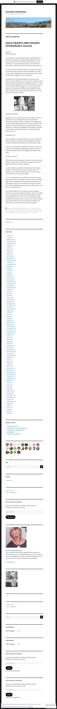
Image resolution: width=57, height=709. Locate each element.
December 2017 (11, 258)
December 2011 (11, 395)
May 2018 (9, 251)
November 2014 (11, 328)
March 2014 (10, 343)
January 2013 (10, 370)
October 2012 (10, 376)
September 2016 (11, 287)
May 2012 (9, 386)
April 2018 (10, 253)
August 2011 (10, 403)
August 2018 (10, 245)
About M (9, 480)
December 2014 (11, 326)
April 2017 (9, 274)
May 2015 (9, 316)
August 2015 (10, 310)
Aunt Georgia (38, 209)
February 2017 (11, 278)
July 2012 (9, 382)
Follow (9, 668)
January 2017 (10, 280)
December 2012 (11, 372)
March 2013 (10, 366)
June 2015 (9, 314)
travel (25, 209)
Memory (22, 209)
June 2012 (9, 384)
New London (17, 212)
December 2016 (11, 282)
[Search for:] (23, 466)
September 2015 (11, 309)
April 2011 (9, 411)
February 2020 (11, 239)
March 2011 (10, 413)
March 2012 (10, 390)
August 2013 (10, 357)
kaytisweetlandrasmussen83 (14, 208)
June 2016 (9, 293)
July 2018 (9, 247)
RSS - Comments (11, 492)
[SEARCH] (41, 466)
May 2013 (9, 363)
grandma (24, 211)
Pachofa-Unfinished (16, 12)
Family (37, 208)
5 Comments (35, 212)
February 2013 (11, 368)
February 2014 (11, 345)
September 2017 (11, 264)
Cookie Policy (30, 706)
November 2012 (11, 374)
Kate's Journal (13, 209)
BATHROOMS (10, 432)
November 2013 (11, 351)
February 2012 (11, 392)
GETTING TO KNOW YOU (14, 434)
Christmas (8, 211)
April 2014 (10, 341)
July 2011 (9, 405)
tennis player (23, 212)
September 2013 (11, 355)
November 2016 (11, 283)
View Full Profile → (11, 562)
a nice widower (31, 209)
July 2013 (9, 359)
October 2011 (10, 399)
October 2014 (10, 330)
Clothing (34, 208)
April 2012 (10, 388)
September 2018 (11, 243)
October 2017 (10, 262)
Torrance (29, 212)
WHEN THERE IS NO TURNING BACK (17, 428)
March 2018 (10, 255)
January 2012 (10, 393)
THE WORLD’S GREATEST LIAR (15, 430)
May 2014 (9, 339)
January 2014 (10, 347)
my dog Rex (11, 212)
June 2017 (9, 270)
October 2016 (10, 285)
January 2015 (10, 324)
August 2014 (10, 334)
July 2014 (9, 336)
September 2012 (11, 378)
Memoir (18, 209)
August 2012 (10, 380)
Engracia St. (13, 211)
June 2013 (9, 361)
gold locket (18, 211)
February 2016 (11, 299)
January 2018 (10, 256)
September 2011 (11, 401)
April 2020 (10, 237)
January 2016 (10, 301)
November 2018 (11, 241)
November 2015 (11, 305)
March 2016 (10, 297)
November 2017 (11, 260)
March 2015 (10, 320)
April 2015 (10, 318)
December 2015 (11, 303)
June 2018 (9, 249)
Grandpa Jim (29, 211)
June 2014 (9, 337)
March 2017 (10, 276)
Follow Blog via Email (14, 502)
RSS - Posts (10, 490)
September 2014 (11, 332)
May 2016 (9, 295)
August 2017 (10, 266)
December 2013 (11, 349)
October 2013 (10, 353)
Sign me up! (10, 517)
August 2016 (10, 289)
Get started (39, 1)
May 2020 (9, 235)
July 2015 (9, 312)
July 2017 (9, 268)
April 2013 (9, 364)
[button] (11, 579)
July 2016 (9, 291)
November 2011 (11, 397)
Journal (7, 209)
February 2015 (11, 322)
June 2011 (9, 407)
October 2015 (10, 307)
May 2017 (9, 272)
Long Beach (35, 211)
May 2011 (9, 409)
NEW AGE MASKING (12, 426)
